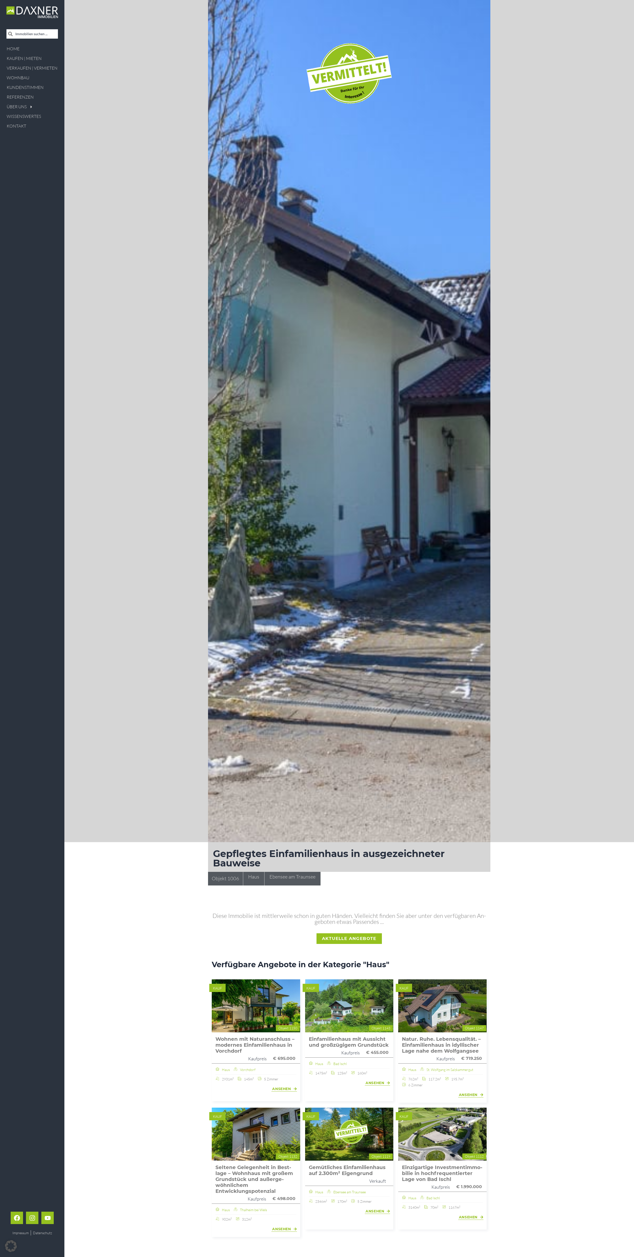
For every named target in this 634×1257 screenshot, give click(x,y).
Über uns (17, 106)
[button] (11, 1246)
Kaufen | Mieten (24, 58)
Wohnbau (18, 77)
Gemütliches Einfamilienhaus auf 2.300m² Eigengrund (347, 1170)
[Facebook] (17, 1218)
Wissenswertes (24, 116)
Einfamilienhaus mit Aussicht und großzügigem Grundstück (349, 1042)
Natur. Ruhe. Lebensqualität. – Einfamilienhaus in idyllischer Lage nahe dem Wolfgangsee (441, 1045)
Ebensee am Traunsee (292, 877)
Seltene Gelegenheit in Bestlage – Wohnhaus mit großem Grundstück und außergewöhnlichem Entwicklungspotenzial (254, 1179)
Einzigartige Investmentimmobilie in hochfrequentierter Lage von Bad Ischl (442, 1173)
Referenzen (20, 97)
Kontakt (16, 126)
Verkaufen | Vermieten (32, 68)
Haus (253, 877)
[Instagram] (32, 1218)
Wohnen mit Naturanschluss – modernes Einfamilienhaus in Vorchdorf (254, 1045)
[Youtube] (47, 1218)
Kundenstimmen (25, 87)
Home (13, 48)
